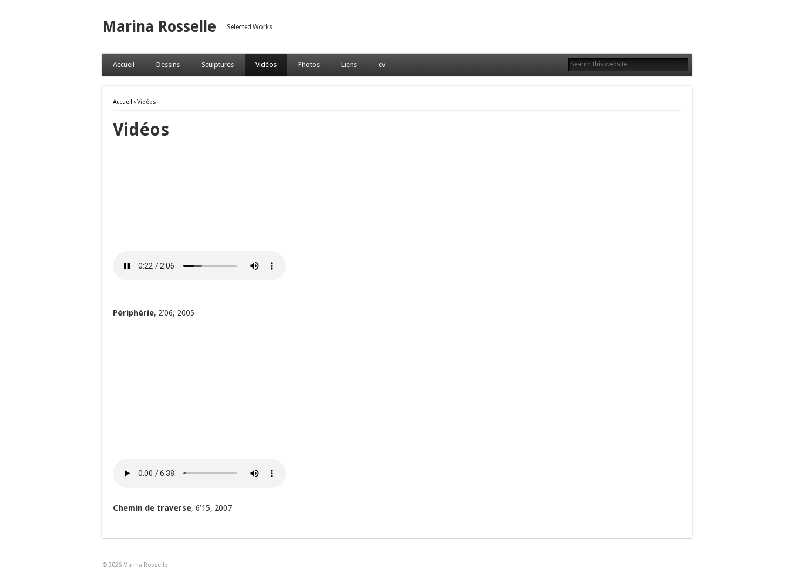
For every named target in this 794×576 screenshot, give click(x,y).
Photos (309, 65)
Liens (349, 65)
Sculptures (217, 65)
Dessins (168, 65)
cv (382, 65)
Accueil (123, 65)
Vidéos (266, 65)
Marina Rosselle (159, 27)
